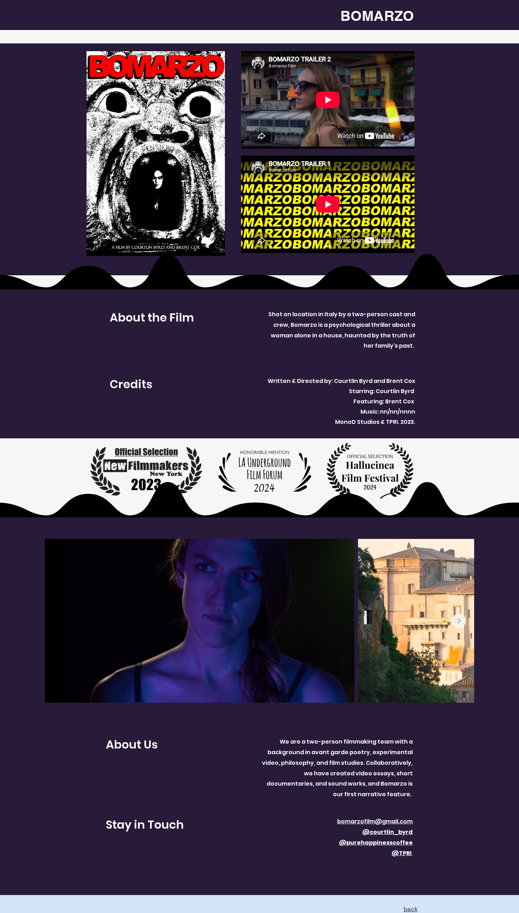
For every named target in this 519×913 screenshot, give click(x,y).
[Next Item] (459, 621)
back (411, 909)
